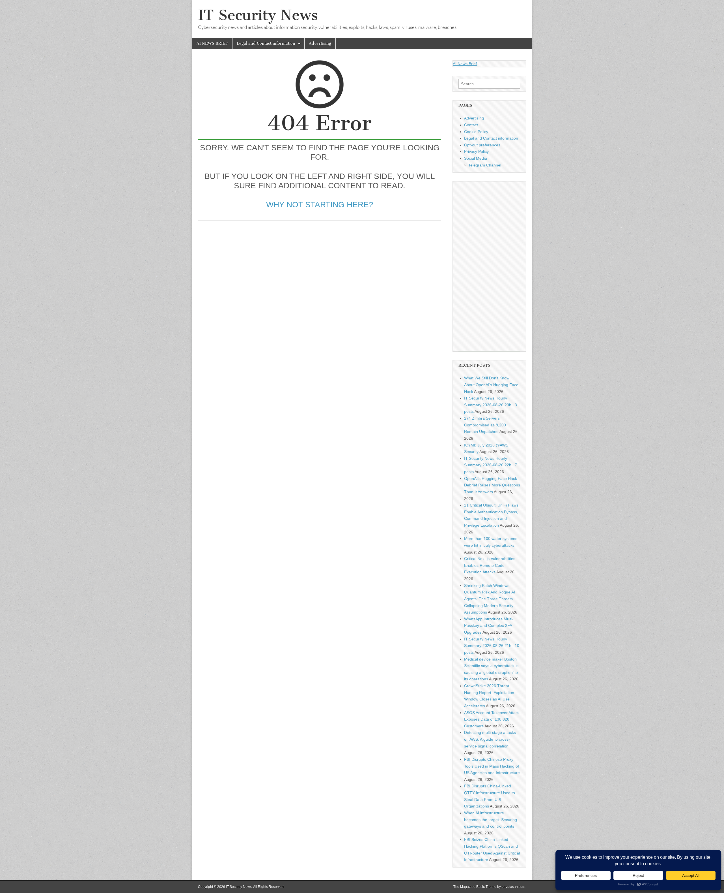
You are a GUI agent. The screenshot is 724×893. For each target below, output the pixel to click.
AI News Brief (465, 63)
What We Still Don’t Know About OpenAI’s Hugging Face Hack (491, 385)
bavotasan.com (513, 887)
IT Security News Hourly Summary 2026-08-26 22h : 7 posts (490, 465)
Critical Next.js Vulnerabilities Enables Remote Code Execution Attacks (489, 565)
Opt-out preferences (482, 145)
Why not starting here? (319, 204)
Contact (471, 125)
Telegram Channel (484, 165)
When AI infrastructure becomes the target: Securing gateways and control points (490, 819)
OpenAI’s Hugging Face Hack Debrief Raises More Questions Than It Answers (492, 485)
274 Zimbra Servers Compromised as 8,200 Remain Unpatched (485, 425)
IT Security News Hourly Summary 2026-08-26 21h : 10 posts (491, 646)
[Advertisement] (319, 268)
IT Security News (258, 15)
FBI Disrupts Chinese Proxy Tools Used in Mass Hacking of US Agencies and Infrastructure (492, 766)
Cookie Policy (476, 131)
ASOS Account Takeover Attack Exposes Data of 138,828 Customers (492, 719)
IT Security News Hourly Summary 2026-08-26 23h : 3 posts (490, 405)
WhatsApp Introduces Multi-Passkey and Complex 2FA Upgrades (489, 625)
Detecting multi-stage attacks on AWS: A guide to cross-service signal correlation (490, 739)
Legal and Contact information (266, 43)
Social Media (475, 158)
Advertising (320, 43)
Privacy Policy (476, 151)
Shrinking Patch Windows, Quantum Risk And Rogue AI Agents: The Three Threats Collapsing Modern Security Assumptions (489, 599)
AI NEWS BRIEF (212, 43)
